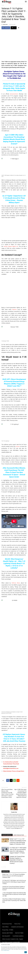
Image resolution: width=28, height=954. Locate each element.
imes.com (15, 768)
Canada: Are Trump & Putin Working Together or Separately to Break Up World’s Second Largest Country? (17, 860)
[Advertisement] (14, 45)
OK (25, 952)
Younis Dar (5, 24)
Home (2, 5)
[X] (11, 780)
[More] (18, 27)
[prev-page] (2, 867)
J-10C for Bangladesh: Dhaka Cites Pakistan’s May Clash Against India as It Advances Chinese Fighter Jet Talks (14, 894)
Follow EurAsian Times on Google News (13, 771)
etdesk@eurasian (8, 768)
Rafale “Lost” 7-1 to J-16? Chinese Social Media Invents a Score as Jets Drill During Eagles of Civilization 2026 (13, 876)
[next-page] (5, 867)
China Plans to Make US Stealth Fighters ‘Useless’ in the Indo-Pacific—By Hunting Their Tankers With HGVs (14, 900)
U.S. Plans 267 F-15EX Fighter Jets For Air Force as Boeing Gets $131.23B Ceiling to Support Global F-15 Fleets (14, 882)
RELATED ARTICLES (7, 835)
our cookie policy (5, 950)
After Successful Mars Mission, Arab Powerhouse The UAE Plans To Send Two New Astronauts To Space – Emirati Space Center (14, 472)
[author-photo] (14, 810)
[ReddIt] (18, 780)
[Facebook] (7, 780)
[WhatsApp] (14, 780)
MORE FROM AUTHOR (19, 835)
